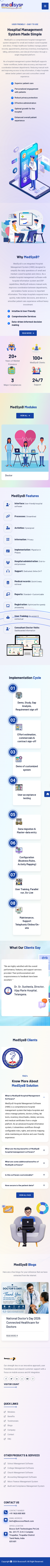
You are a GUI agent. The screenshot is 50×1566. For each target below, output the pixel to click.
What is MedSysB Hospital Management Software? (22, 1097)
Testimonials (13, 1421)
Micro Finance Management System (23, 1481)
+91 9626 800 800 (17, 1513)
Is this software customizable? (19, 1175)
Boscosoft (21, 1561)
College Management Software (21, 1468)
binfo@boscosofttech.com (21, 1521)
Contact (11, 1434)
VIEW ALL (23, 416)
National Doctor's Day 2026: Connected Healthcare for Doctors (23, 1322)
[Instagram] (33, 1379)
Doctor (8, 475)
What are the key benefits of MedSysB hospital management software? (22, 1150)
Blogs (10, 1425)
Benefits (11, 1416)
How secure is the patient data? (19, 1185)
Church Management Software (20, 1472)
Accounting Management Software (22, 1477)
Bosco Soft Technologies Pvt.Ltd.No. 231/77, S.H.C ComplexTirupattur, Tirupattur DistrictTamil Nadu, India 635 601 (24, 1535)
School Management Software (20, 1463)
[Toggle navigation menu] (45, 6)
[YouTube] (27, 1379)
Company (11, 1430)
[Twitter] (11, 1379)
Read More (11, 1336)
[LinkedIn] (17, 1379)
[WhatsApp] (22, 1379)
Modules (11, 1412)
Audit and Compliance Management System (26, 1486)
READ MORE (27, 333)
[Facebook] (6, 1379)
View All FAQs (25, 1195)
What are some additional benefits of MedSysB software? (22, 1163)
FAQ (9, 1439)
